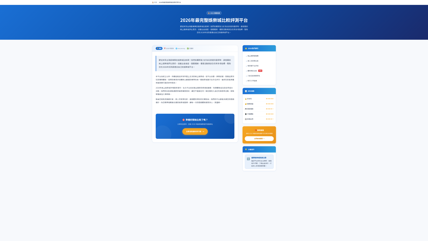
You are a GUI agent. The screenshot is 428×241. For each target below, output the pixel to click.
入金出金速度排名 (254, 76)
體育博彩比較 (255, 71)
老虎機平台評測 (253, 66)
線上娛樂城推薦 (253, 56)
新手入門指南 (252, 81)
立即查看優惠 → (259, 138)
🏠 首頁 (154, 2)
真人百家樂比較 (253, 61)
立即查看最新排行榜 (195, 131)
